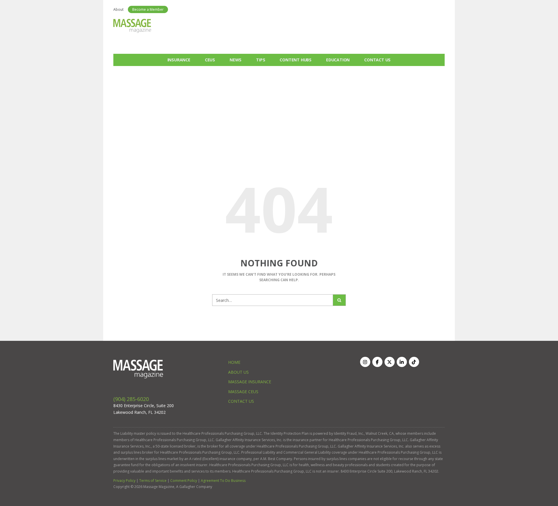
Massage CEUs (243, 391)
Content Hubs (296, 60)
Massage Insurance (249, 381)
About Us (238, 372)
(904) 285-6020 (131, 398)
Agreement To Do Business (223, 480)
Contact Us (377, 60)
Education (338, 60)
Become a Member (148, 9)
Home (234, 362)
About (118, 9)
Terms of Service (153, 480)
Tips (260, 60)
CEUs (210, 60)
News (236, 60)
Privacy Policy (124, 480)
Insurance (178, 60)
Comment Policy (183, 480)
